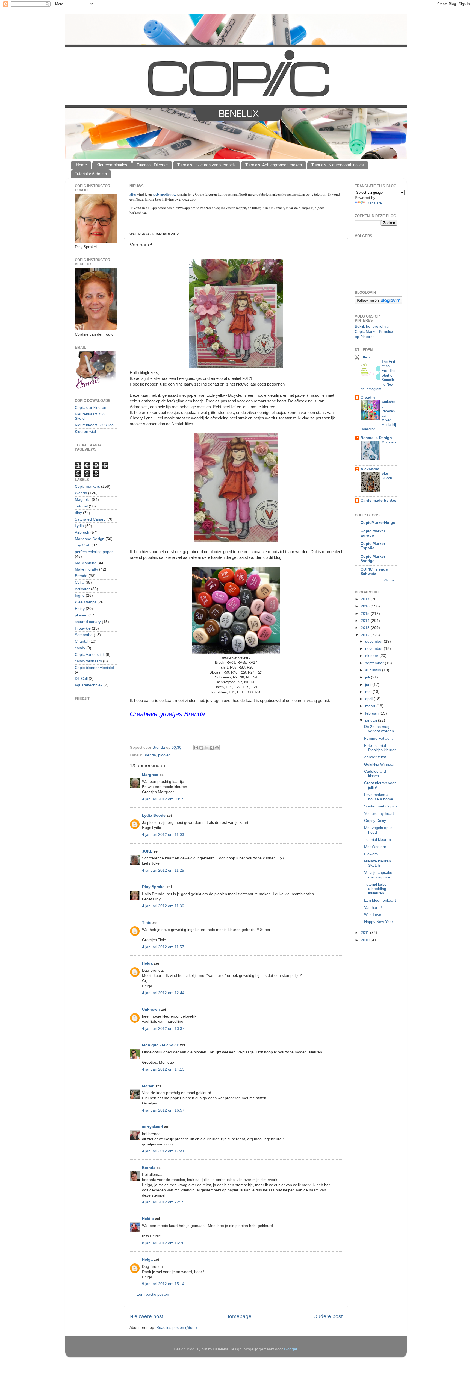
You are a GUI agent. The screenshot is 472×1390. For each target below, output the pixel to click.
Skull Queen (387, 475)
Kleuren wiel (85, 432)
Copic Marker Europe (373, 533)
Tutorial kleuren (377, 839)
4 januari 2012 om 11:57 (163, 947)
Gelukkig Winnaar (379, 764)
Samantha (84, 635)
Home (81, 165)
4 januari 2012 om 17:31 (163, 1151)
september (375, 663)
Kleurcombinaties (111, 165)
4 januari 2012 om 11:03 (163, 835)
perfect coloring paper (94, 552)
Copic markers (87, 486)
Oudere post (328, 1316)
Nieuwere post (146, 1316)
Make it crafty (86, 569)
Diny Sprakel (154, 887)
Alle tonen (390, 579)
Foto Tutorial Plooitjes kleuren (380, 748)
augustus (373, 670)
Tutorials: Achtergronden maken (273, 165)
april (369, 699)
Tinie (146, 923)
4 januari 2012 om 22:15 (163, 1202)
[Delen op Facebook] (211, 747)
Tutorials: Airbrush (91, 173)
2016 (366, 606)
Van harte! (373, 908)
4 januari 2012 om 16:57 (163, 1110)
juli (368, 677)
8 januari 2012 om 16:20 (163, 1243)
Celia (79, 582)
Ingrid (80, 595)
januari (371, 720)
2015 (366, 614)
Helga (147, 963)
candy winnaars (88, 661)
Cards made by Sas (378, 500)
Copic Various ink (90, 655)
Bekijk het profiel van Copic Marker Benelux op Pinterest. (374, 331)
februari (372, 713)
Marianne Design (89, 539)
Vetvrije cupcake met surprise (378, 875)
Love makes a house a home (378, 797)
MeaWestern (375, 847)
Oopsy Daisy (375, 821)
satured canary (88, 622)
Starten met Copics (380, 806)
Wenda (81, 493)
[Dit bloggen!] (201, 747)
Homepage (238, 1316)
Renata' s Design (376, 438)
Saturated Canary (90, 519)
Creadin (368, 397)
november (374, 648)
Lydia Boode (154, 815)
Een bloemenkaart (380, 900)
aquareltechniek (88, 685)
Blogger (290, 1349)
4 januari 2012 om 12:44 (163, 993)
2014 (366, 621)
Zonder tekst (375, 757)
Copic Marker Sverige (373, 558)
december (374, 641)
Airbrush (82, 532)
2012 (366, 635)
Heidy (80, 609)
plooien (164, 755)
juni (368, 685)
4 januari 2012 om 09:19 (163, 799)
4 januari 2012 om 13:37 (163, 1029)
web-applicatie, (164, 194)
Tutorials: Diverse (152, 165)
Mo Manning (85, 563)
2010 (366, 940)
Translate (374, 203)
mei (369, 692)
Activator (82, 589)
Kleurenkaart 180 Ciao (94, 425)
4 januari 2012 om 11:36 (163, 906)
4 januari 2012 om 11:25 (163, 870)
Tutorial (81, 506)
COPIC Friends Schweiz (374, 571)
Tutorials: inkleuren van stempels (206, 165)
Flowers (371, 854)
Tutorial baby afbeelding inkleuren (375, 888)
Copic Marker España (373, 546)
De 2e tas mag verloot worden (379, 729)
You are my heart (379, 814)
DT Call (81, 679)
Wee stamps (85, 602)
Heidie (148, 1219)
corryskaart (152, 1127)
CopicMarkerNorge (378, 523)
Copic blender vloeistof (94, 668)
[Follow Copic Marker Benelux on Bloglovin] (378, 303)
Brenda (149, 755)
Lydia (79, 526)
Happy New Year (378, 922)
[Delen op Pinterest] (217, 747)
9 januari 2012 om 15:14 (163, 1284)
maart (370, 706)
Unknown (151, 1009)
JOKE (147, 851)
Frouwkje (83, 628)
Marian (148, 1086)
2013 (366, 628)
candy (80, 648)
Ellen (365, 357)
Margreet (150, 775)
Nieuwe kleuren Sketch (377, 863)
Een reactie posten (153, 1294)
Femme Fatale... (378, 738)
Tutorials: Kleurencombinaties (337, 165)
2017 (366, 599)
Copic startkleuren (90, 407)
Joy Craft (82, 545)
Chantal (81, 641)
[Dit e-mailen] (196, 747)
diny (78, 513)
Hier (133, 194)
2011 (365, 933)
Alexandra (370, 469)
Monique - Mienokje (160, 1045)
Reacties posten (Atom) (176, 1328)
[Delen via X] (206, 747)
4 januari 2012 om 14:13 (163, 1069)
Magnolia (83, 500)
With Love (372, 915)
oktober (372, 656)
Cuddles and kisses (375, 773)
